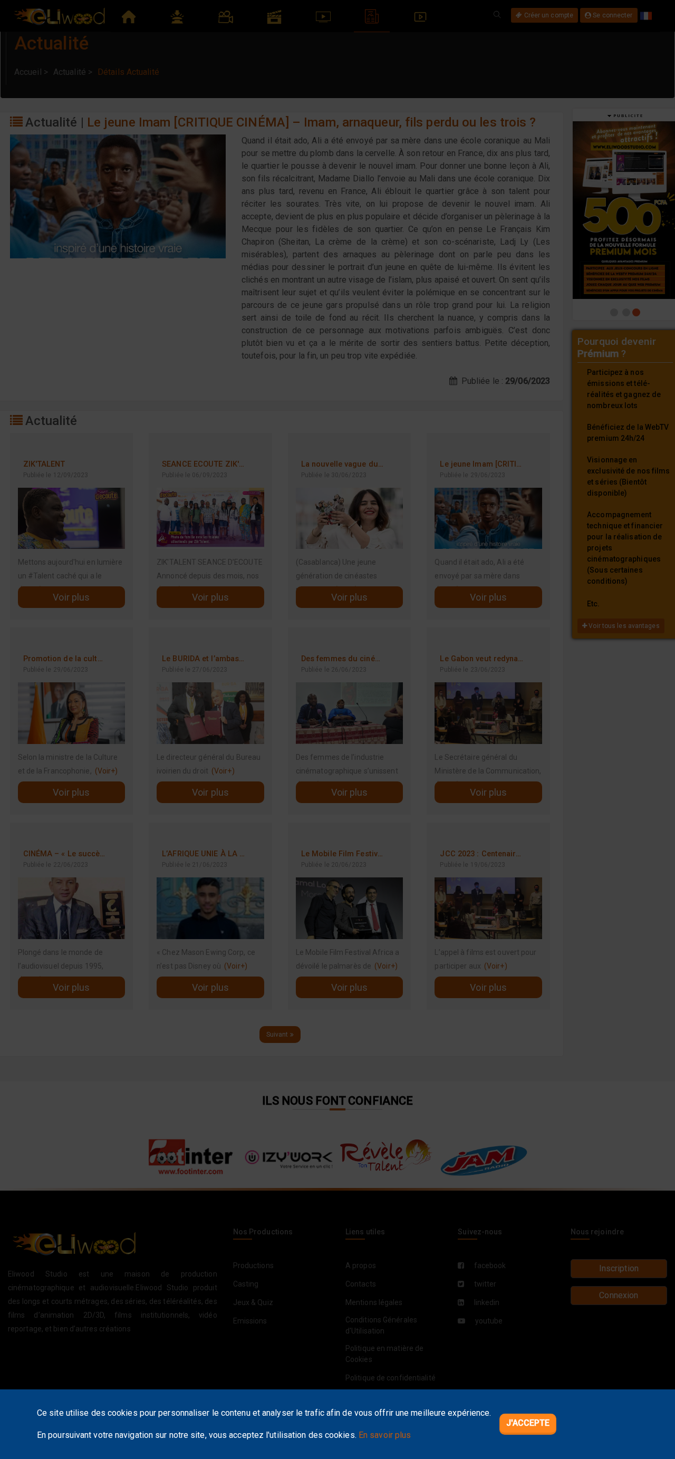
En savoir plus (385, 1435)
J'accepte (528, 1423)
